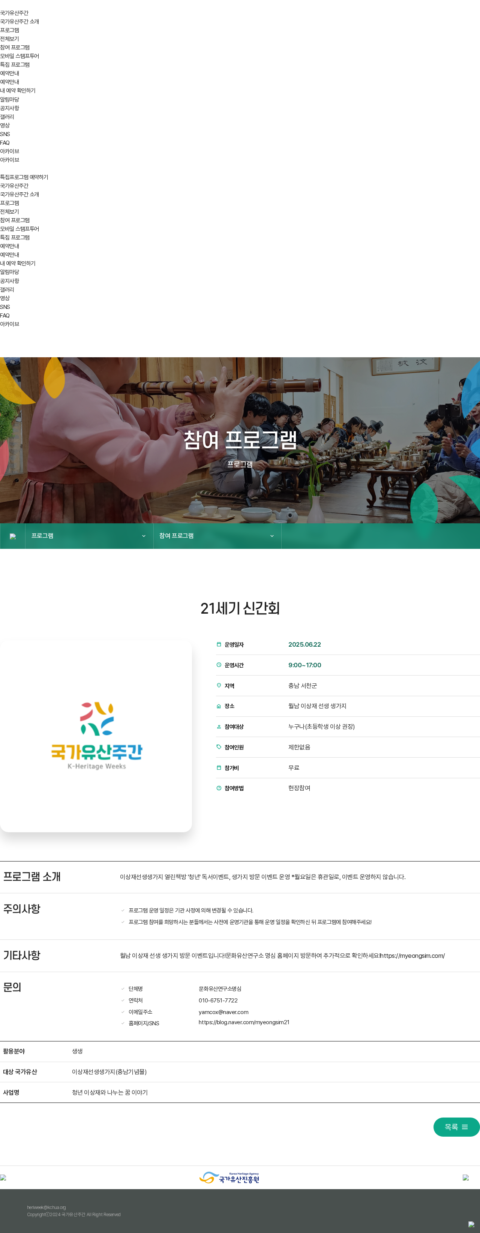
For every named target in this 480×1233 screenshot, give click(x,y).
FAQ (5, 142)
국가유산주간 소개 (19, 21)
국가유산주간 (14, 12)
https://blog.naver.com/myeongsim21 (244, 1022)
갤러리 (7, 116)
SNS (5, 134)
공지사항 (9, 108)
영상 (4, 125)
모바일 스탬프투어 (19, 56)
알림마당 (9, 99)
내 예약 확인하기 (18, 90)
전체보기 (9, 38)
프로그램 (9, 30)
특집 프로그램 (15, 64)
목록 (451, 1127)
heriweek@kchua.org (46, 1207)
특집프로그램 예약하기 (24, 177)
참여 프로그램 (15, 47)
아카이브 (9, 151)
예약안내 (9, 73)
